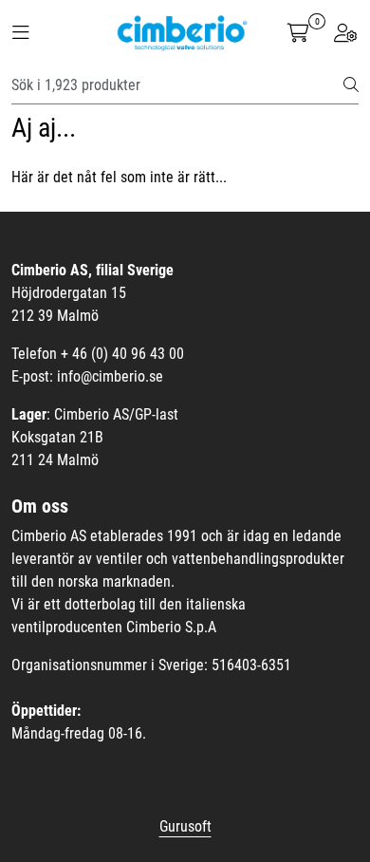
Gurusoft (185, 826)
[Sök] (351, 85)
